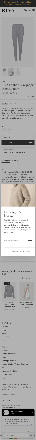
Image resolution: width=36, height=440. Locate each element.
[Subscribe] (29, 240)
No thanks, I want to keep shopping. (19, 251)
